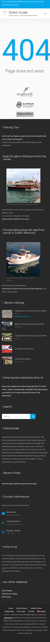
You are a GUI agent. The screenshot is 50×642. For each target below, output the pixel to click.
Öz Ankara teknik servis (24, 349)
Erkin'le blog (6, 597)
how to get (21, 611)
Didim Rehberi (7, 591)
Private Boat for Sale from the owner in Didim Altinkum (22, 289)
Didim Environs (21, 608)
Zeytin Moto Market (23, 359)
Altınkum (19, 327)
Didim (18, 313)
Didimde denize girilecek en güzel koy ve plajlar (19, 484)
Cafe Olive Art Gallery (9, 594)
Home (10, 608)
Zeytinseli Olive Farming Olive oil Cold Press (32, 336)
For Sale (31, 611)
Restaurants (9, 611)
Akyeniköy (19, 362)
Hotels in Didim (36, 608)
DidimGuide (8, 618)
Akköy (18, 338)
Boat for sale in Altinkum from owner (15, 219)
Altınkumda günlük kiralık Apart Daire (29, 324)
